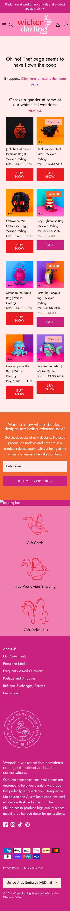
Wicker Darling (22, 893)
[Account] (57, 24)
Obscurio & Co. (12, 897)
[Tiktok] (20, 824)
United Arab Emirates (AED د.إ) (29, 882)
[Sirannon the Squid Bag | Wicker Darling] (19, 274)
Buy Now (19, 175)
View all (35, 111)
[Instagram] (12, 824)
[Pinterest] (27, 824)
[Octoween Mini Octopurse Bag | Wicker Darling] (19, 202)
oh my (41, 8)
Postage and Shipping (19, 678)
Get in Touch (12, 693)
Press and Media (15, 663)
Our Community (14, 656)
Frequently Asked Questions (23, 670)
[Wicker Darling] (35, 24)
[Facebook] (5, 824)
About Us (9, 648)
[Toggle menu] (4, 24)
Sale (50, 245)
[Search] (13, 24)
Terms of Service (33, 868)
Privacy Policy (11, 868)
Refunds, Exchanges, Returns (24, 685)
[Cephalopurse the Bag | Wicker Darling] (19, 348)
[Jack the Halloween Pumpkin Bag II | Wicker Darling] (19, 131)
